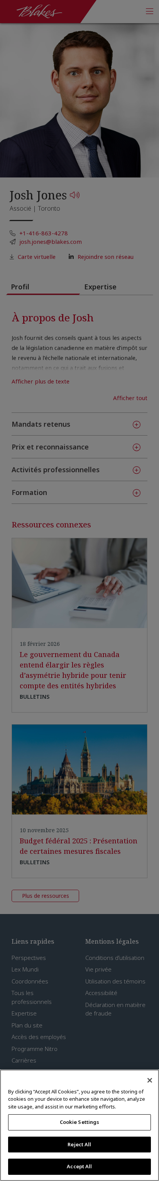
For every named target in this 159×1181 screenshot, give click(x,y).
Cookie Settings (80, 1121)
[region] (79, 1125)
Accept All (79, 1166)
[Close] (149, 1080)
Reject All (79, 1144)
